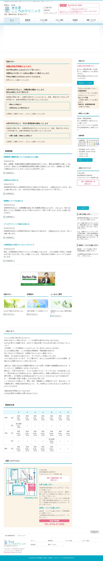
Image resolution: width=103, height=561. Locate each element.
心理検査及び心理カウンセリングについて (19, 245)
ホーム (33, 540)
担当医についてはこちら (84, 160)
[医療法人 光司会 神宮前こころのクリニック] (31, 14)
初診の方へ (8, 294)
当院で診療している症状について (37, 311)
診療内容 (50, 540)
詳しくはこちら (9, 314)
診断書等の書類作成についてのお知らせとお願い (21, 157)
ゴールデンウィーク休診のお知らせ (16, 224)
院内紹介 (33, 544)
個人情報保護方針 (10, 535)
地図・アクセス (52, 544)
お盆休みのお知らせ (11, 180)
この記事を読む (9, 173)
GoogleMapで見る (31, 498)
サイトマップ (21, 535)
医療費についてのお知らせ (13, 201)
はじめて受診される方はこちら (13, 311)
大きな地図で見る (83, 208)
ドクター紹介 (68, 540)
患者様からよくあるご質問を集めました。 (61, 311)
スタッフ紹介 (85, 540)
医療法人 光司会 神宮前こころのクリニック (51, 558)
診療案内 (30, 294)
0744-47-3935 (76, 5)
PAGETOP (94, 531)
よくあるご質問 (56, 294)
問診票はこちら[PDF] (85, 83)
